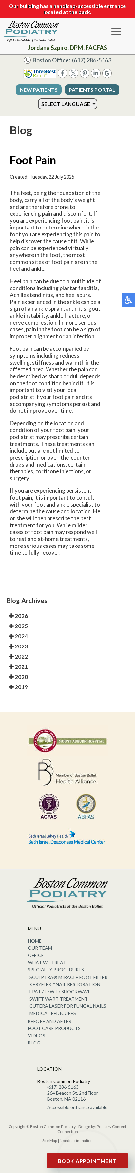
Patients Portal (92, 90)
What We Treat (47, 962)
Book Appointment (87, 1161)
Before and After (49, 1021)
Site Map (49, 1140)
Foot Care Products (54, 1028)
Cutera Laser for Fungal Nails (67, 1006)
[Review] (107, 75)
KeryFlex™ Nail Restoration (64, 984)
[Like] (62, 75)
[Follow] (73, 75)
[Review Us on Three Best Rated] (39, 75)
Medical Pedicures (52, 1013)
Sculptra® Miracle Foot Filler (68, 977)
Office (36, 955)
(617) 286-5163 (91, 60)
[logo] (31, 31)
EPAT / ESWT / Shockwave (60, 991)
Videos (36, 1035)
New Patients (39, 90)
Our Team (40, 948)
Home (35, 941)
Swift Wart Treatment (58, 999)
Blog (34, 1042)
